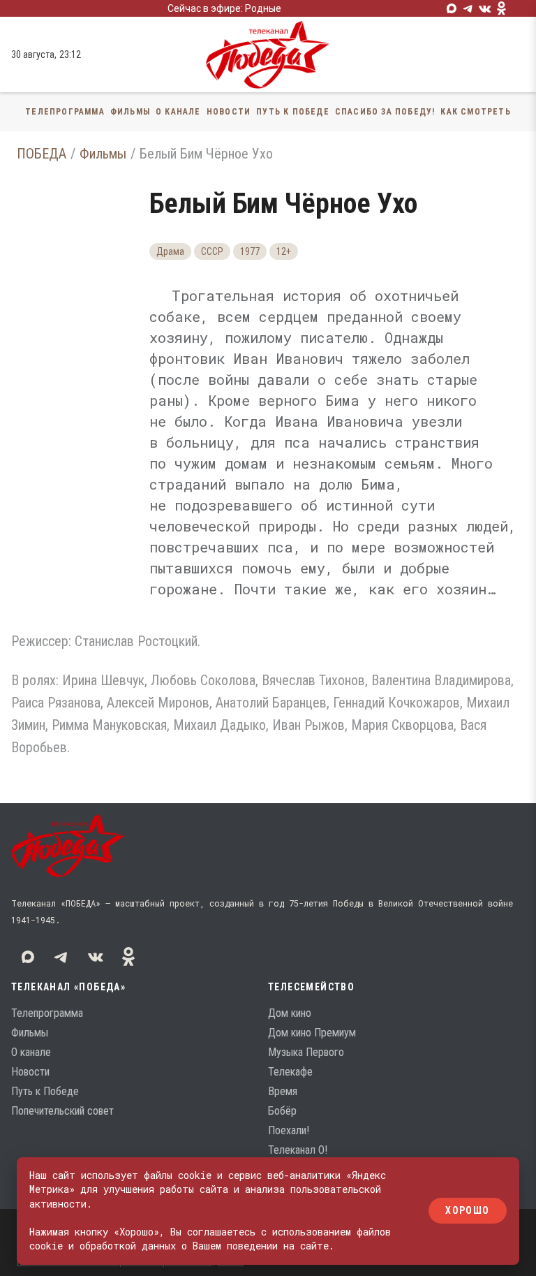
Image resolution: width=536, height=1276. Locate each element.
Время (282, 1091)
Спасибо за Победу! (385, 112)
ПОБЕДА (41, 153)
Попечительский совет (62, 1110)
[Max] (451, 8)
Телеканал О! (297, 1150)
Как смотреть (475, 112)
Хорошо (467, 1211)
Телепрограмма (65, 112)
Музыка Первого (306, 1052)
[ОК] (501, 8)
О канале (178, 112)
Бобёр (282, 1110)
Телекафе (290, 1071)
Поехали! (288, 1130)
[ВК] (485, 8)
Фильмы (130, 112)
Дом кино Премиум (312, 1032)
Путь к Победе (292, 112)
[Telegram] (468, 8)
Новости (229, 112)
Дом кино (289, 1013)
